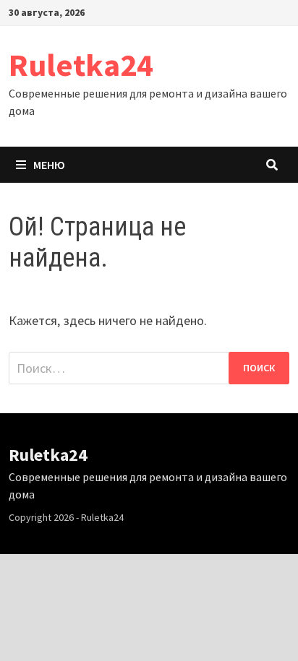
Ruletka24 (81, 65)
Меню (49, 164)
